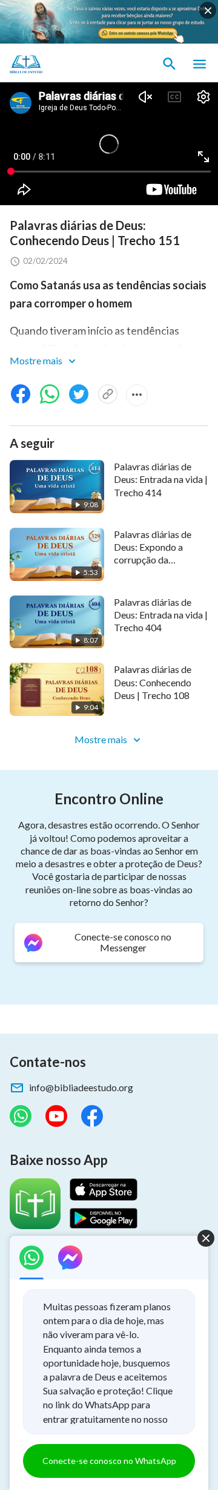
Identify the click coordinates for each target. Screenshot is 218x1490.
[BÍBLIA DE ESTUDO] (67, 64)
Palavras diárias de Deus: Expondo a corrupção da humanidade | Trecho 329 (157, 559)
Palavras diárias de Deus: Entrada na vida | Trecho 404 (161, 615)
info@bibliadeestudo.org (81, 1087)
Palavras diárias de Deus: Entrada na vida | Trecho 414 (161, 479)
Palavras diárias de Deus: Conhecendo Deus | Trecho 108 (152, 682)
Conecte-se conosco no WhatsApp (109, 1461)
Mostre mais (37, 360)
